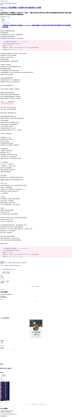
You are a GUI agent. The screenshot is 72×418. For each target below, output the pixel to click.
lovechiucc (2, 263)
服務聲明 (45, 404)
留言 (10, 269)
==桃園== (8, 273)
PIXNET (29, 404)
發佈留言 (2, 282)
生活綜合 (8, 16)
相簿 (3, 18)
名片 (3, 21)
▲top (1, 274)
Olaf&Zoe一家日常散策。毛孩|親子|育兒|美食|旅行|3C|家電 (20, 7)
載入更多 (2, 276)
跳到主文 (2, 10)
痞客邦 (7, 269)
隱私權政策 (41, 404)
